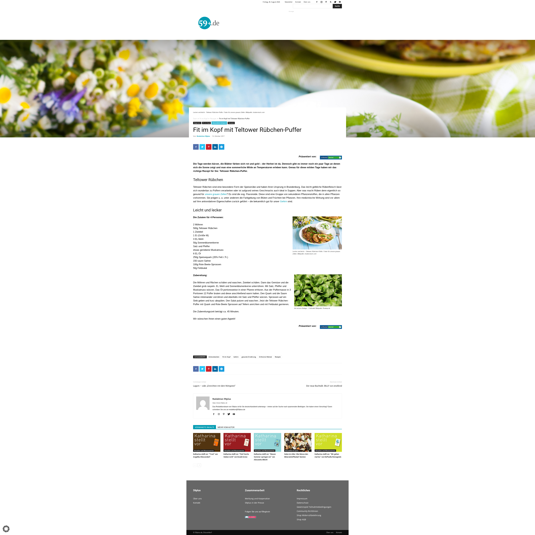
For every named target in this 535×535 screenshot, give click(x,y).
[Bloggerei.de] (250, 517)
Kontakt (298, 2)
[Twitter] (335, 2)
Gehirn (284, 201)
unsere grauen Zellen (216, 194)
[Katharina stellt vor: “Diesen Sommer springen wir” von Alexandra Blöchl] (267, 442)
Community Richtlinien (307, 511)
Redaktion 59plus (203, 136)
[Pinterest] (326, 2)
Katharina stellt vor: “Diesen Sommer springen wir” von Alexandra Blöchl (265, 457)
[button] (6, 529)
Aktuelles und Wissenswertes (204, 451)
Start (195, 118)
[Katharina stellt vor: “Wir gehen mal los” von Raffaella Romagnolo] (328, 442)
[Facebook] (317, 2)
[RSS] (331, 2)
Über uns (307, 2)
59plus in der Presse (254, 502)
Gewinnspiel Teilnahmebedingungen (314, 507)
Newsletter (289, 2)
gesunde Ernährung (249, 357)
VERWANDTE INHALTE (204, 427)
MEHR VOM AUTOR (226, 427)
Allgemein (197, 123)
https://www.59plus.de (219, 403)
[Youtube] (340, 2)
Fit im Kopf (204, 118)
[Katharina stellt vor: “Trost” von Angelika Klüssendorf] (206, 442)
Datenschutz (302, 502)
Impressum (302, 498)
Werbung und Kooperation (257, 498)
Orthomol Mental (265, 357)
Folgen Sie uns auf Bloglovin (257, 511)
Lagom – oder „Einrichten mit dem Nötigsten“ (214, 386)
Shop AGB (301, 519)
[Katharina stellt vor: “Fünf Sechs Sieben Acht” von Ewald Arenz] (237, 442)
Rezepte (213, 118)
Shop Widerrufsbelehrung (309, 515)
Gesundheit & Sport (219, 123)
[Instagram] (321, 2)
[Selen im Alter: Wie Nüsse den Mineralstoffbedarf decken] (298, 442)
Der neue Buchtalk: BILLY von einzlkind (324, 386)
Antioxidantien (214, 357)
